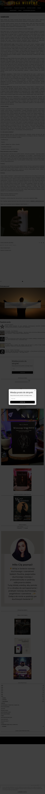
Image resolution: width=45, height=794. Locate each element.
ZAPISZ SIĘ (22, 402)
